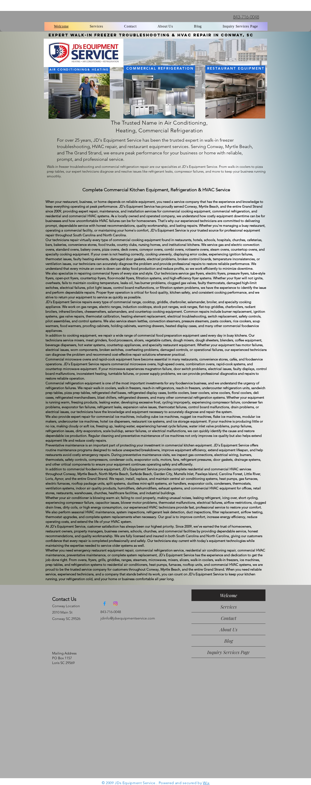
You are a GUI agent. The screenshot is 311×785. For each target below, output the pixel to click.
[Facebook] (104, 603)
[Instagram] (115, 603)
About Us (228, 629)
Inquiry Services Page (228, 652)
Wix (206, 783)
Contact (228, 618)
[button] (96, 26)
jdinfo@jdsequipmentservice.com (127, 618)
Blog (228, 641)
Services (228, 607)
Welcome (228, 595)
